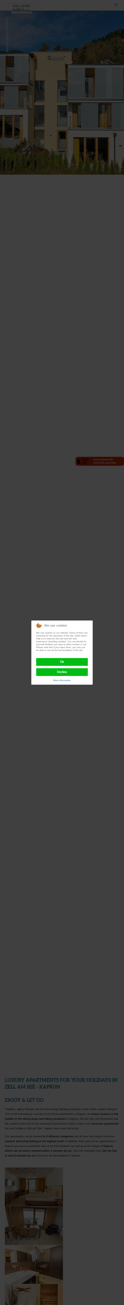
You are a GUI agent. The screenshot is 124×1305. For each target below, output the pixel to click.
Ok (62, 662)
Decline (62, 672)
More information (62, 680)
